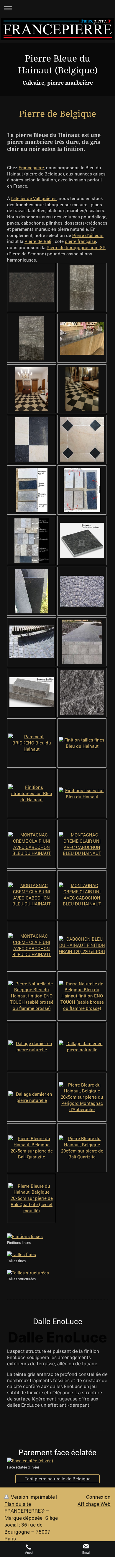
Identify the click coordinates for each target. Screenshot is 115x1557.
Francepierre (31, 167)
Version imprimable (33, 1496)
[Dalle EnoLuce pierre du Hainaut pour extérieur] (82, 540)
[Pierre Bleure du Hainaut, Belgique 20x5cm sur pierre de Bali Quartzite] (31, 1147)
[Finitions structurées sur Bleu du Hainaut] (31, 793)
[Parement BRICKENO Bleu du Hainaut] (31, 743)
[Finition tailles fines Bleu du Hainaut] (82, 743)
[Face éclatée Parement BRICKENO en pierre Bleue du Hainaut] (82, 692)
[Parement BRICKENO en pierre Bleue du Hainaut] (31, 692)
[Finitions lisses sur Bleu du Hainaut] (82, 793)
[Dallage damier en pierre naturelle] (31, 1046)
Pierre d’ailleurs (88, 235)
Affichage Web (94, 1503)
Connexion (98, 1496)
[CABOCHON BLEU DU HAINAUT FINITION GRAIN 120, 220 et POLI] (82, 945)
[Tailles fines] (57, 1254)
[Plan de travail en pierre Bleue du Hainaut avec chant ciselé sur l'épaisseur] (82, 338)
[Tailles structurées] (57, 1273)
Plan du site (17, 1503)
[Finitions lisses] (57, 1236)
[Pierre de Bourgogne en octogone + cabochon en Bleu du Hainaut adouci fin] (82, 439)
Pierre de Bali (37, 241)
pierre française (80, 241)
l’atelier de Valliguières (34, 198)
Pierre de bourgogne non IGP (76, 247)
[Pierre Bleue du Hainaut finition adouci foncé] (82, 287)
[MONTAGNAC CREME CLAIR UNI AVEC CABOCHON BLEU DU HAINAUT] (31, 844)
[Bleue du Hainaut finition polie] (31, 287)
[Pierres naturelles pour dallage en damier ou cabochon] (31, 490)
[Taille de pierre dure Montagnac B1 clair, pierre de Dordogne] (31, 439)
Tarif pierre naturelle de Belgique (58, 1479)
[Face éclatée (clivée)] (57, 1461)
